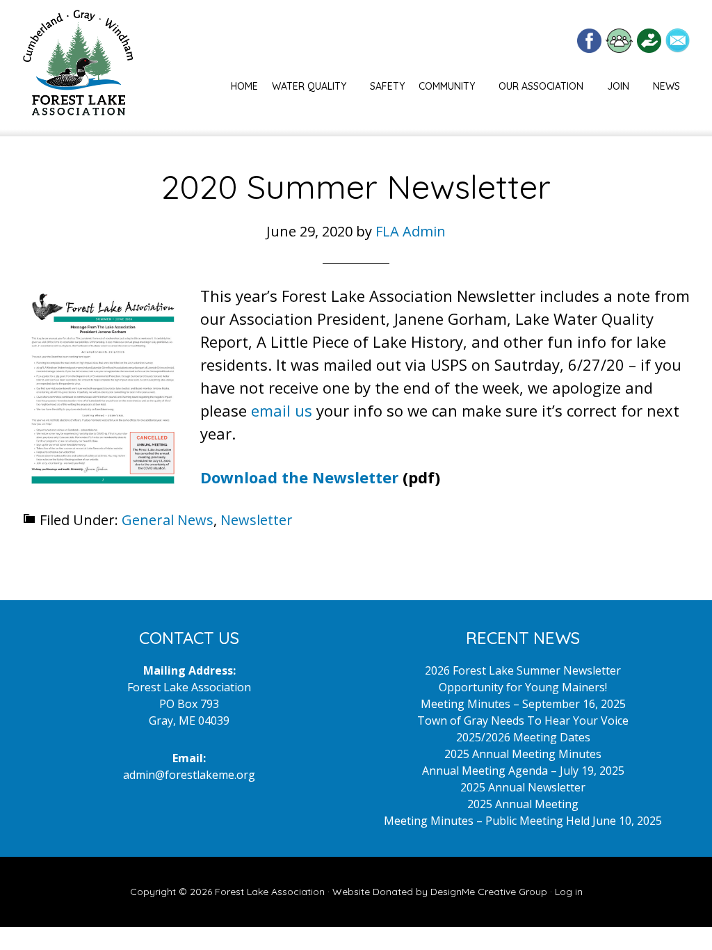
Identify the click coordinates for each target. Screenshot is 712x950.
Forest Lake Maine (78, 68)
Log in (569, 891)
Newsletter (256, 519)
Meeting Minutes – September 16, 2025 (523, 703)
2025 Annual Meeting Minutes (522, 754)
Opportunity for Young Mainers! (523, 687)
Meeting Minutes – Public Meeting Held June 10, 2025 (523, 820)
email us (281, 410)
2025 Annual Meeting (522, 804)
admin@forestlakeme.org (189, 774)
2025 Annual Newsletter (522, 787)
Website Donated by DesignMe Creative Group (439, 891)
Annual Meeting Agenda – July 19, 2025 (523, 770)
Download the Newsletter (299, 477)
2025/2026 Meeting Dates (523, 737)
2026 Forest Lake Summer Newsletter (523, 670)
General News (167, 519)
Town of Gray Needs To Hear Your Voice (523, 720)
